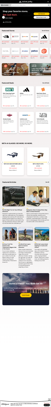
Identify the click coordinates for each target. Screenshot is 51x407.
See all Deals (45, 83)
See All (47, 182)
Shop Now (46, 405)
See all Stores (45, 30)
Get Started (41, 14)
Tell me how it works (41, 17)
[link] (6, 40)
